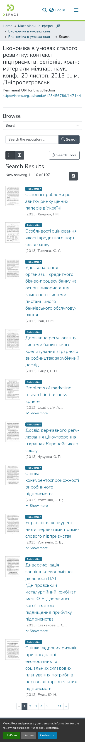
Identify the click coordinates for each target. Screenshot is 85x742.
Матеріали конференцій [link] (39, 25)
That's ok (11, 735)
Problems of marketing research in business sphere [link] (48, 394)
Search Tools (66, 155)
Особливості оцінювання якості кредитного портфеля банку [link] (51, 238)
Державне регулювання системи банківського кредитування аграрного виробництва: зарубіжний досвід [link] (52, 351)
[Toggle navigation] (76, 10)
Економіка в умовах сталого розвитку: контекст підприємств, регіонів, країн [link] (30, 31)
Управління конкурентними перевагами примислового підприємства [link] (52, 529)
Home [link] (7, 25)
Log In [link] (60, 10)
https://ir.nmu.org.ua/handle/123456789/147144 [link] (42, 95)
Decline (29, 735)
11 (59, 706)
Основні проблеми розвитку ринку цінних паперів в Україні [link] (48, 201)
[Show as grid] (19, 155)
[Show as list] (10, 155)
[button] (10, 10)
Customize (47, 735)
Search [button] (71, 139)
